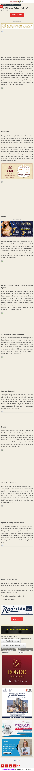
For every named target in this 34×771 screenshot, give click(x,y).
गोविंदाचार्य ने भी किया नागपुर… (11, 641)
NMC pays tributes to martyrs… (13, 645)
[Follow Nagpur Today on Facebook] (15, 760)
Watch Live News (17, 14)
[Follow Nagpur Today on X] (17, 760)
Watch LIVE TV (17, 619)
